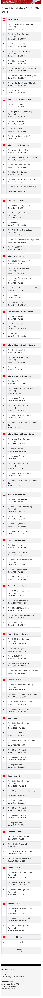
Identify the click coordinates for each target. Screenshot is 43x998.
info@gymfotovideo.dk (16, 977)
